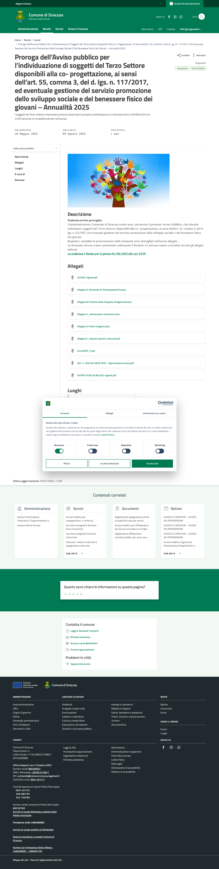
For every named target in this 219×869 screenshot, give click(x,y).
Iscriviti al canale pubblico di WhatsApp (33, 829)
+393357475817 (40, 772)
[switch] (92, 451)
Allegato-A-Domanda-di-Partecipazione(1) (101, 289)
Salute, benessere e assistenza (126, 712)
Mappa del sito (20, 860)
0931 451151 (23, 790)
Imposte (171, 29)
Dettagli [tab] (110, 413)
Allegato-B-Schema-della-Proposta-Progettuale (104, 302)
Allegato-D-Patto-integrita (93, 326)
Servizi (59, 29)
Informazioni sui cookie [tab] (154, 413)
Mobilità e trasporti (121, 708)
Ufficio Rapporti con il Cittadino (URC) (32, 765)
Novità (47, 29)
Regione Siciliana (23, 3)
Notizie (164, 704)
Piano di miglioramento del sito (46, 860)
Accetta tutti (152, 463)
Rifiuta (66, 463)
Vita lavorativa (118, 724)
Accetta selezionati (109, 463)
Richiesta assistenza (73, 759)
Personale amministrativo (26, 720)
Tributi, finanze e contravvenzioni (128, 716)
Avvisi (163, 712)
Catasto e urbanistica (73, 716)
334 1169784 (23, 797)
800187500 (19, 808)
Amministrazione (28, 29)
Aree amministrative (23, 704)
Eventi (163, 729)
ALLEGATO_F (86, 351)
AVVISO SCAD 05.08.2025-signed (96, 375)
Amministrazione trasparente (126, 751)
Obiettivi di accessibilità (123, 772)
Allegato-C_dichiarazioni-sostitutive (98, 314)
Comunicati (166, 708)
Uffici (15, 708)
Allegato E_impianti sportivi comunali (98, 338)
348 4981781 (23, 794)
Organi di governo (22, 712)
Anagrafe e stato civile (73, 708)
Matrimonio (147, 29)
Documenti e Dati (22, 728)
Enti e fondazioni (21, 724)
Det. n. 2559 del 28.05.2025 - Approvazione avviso (105, 363)
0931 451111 (38, 779)
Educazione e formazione (74, 724)
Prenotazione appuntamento (77, 751)
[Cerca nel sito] (201, 16)
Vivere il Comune (78, 29)
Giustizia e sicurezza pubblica (77, 728)
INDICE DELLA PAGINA (24, 148)
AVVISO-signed (87, 277)
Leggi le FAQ (69, 747)
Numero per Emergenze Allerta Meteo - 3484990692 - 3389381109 (33, 849)
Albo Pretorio (118, 747)
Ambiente (67, 704)
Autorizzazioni (69, 712)
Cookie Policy (108, 434)
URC (160, 29)
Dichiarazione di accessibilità (125, 768)
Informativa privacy (121, 755)
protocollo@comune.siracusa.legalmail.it (39, 776)
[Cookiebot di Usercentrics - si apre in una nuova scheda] (160, 403)
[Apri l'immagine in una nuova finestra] (136, 181)
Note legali (116, 763)
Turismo (115, 720)
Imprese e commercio (122, 704)
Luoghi (163, 733)
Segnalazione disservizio (75, 755)
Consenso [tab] (65, 413)
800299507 (34, 769)
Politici (16, 716)
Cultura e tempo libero (73, 720)
